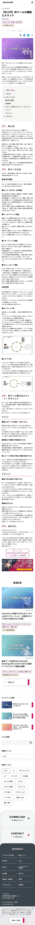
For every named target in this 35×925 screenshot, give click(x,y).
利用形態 (8, 103)
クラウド (5, 22)
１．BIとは (7, 94)
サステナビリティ (6, 885)
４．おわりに (7, 116)
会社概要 (4, 873)
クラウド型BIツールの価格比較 (17, 555)
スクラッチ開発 (8, 787)
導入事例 (4, 861)
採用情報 (21, 885)
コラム (7, 30)
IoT (5, 776)
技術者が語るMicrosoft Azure (10, 675)
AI (13, 770)
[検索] (31, 742)
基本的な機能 (9, 100)
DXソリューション (7, 624)
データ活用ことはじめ (8, 25)
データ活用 (11, 22)
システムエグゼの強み (8, 855)
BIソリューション (17, 551)
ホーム (3, 30)
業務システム (6, 627)
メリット (8, 110)
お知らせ (4, 867)
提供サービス (22, 855)
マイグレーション (26, 624)
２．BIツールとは (9, 97)
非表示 (12, 90)
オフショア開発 (8, 781)
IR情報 (20, 879)
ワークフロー (7, 797)
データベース (17, 624)
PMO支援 (25, 776)
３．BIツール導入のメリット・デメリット (16, 107)
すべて (6, 771)
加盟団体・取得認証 (7, 879)
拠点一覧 (21, 873)
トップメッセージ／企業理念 (24, 867)
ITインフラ (14, 776)
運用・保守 (19, 22)
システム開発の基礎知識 (8, 630)
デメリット (8, 113)
